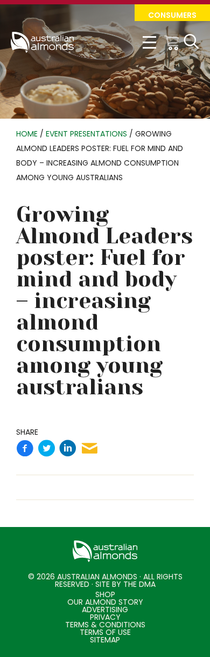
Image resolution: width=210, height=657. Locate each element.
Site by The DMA (125, 584)
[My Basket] (172, 42)
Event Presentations (86, 133)
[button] (172, 12)
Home (27, 133)
